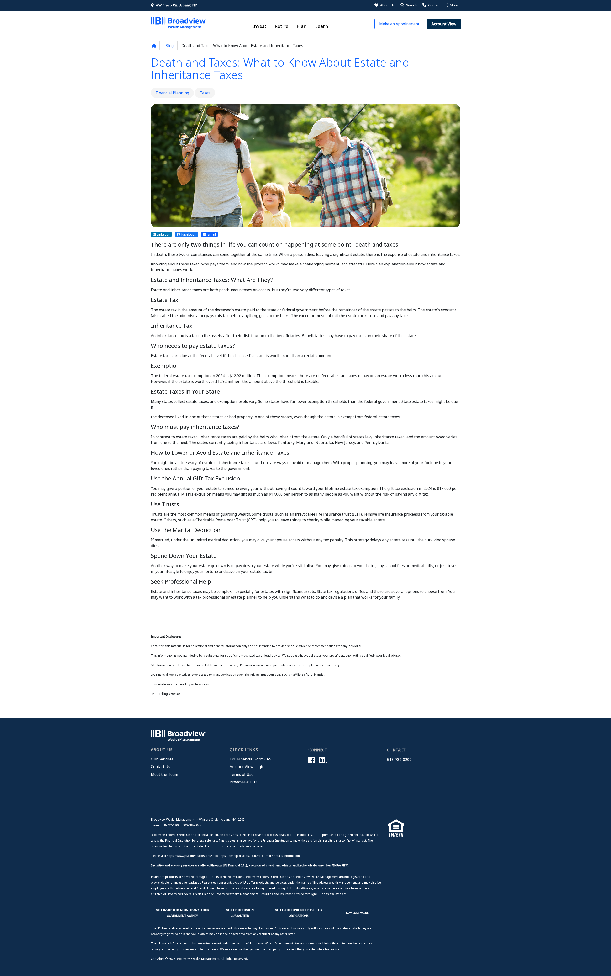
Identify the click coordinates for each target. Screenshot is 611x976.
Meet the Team (164, 774)
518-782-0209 (399, 759)
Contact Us (160, 766)
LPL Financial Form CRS (250, 759)
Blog (169, 45)
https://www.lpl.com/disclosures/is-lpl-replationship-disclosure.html (213, 856)
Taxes (205, 92)
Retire (281, 26)
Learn (321, 26)
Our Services (162, 759)
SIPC (344, 865)
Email (211, 234)
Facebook (188, 234)
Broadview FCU (243, 782)
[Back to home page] (153, 45)
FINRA (336, 865)
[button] (408, 5)
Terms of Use (241, 774)
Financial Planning (172, 92)
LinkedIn (163, 234)
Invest (259, 26)
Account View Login (247, 766)
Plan (302, 26)
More (453, 5)
